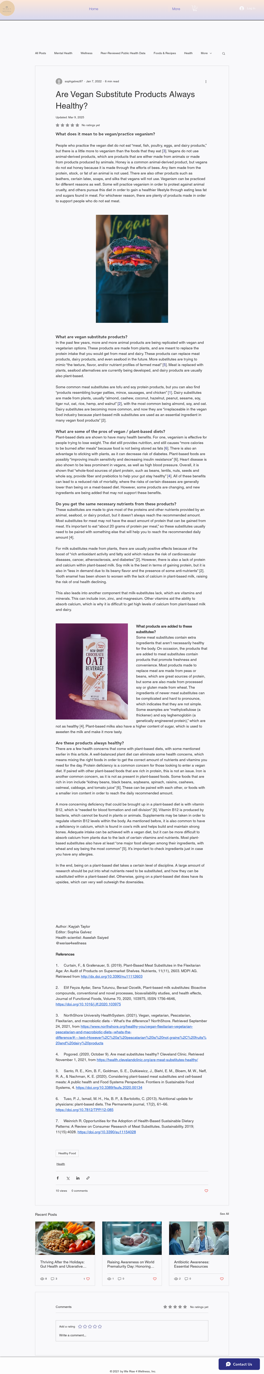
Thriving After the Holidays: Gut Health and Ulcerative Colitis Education (62, 1264)
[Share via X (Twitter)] (68, 1178)
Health (188, 53)
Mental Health (63, 53)
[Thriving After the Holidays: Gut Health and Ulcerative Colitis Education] (65, 1238)
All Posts (40, 53)
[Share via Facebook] (58, 1178)
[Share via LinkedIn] (78, 1178)
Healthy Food (67, 1153)
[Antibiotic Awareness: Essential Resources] (199, 1238)
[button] (195, 8)
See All (224, 1213)
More (204, 53)
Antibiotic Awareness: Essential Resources (191, 1264)
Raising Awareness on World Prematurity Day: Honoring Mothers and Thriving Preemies (130, 1264)
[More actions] (205, 81)
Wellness (86, 53)
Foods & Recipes (165, 53)
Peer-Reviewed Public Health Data (123, 53)
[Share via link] (88, 1178)
